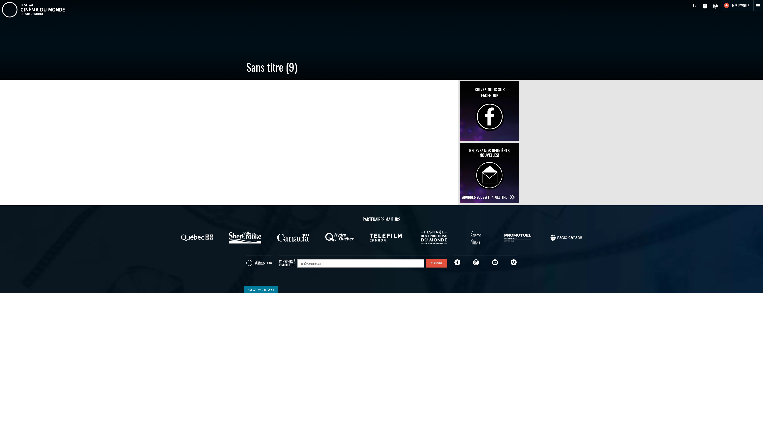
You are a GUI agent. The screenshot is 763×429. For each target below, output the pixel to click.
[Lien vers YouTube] (495, 262)
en (694, 5)
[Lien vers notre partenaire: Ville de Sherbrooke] (245, 237)
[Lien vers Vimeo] (514, 262)
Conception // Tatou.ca (261, 289)
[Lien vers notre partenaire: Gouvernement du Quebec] (197, 237)
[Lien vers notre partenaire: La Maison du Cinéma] (476, 237)
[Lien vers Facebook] (705, 6)
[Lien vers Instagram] (715, 6)
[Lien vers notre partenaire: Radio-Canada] (566, 237)
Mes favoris (740, 5)
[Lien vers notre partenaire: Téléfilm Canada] (386, 237)
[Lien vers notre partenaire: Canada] (293, 237)
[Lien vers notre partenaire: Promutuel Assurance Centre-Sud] (518, 237)
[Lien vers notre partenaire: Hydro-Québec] (339, 237)
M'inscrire (436, 263)
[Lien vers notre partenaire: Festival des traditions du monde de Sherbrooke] (434, 237)
